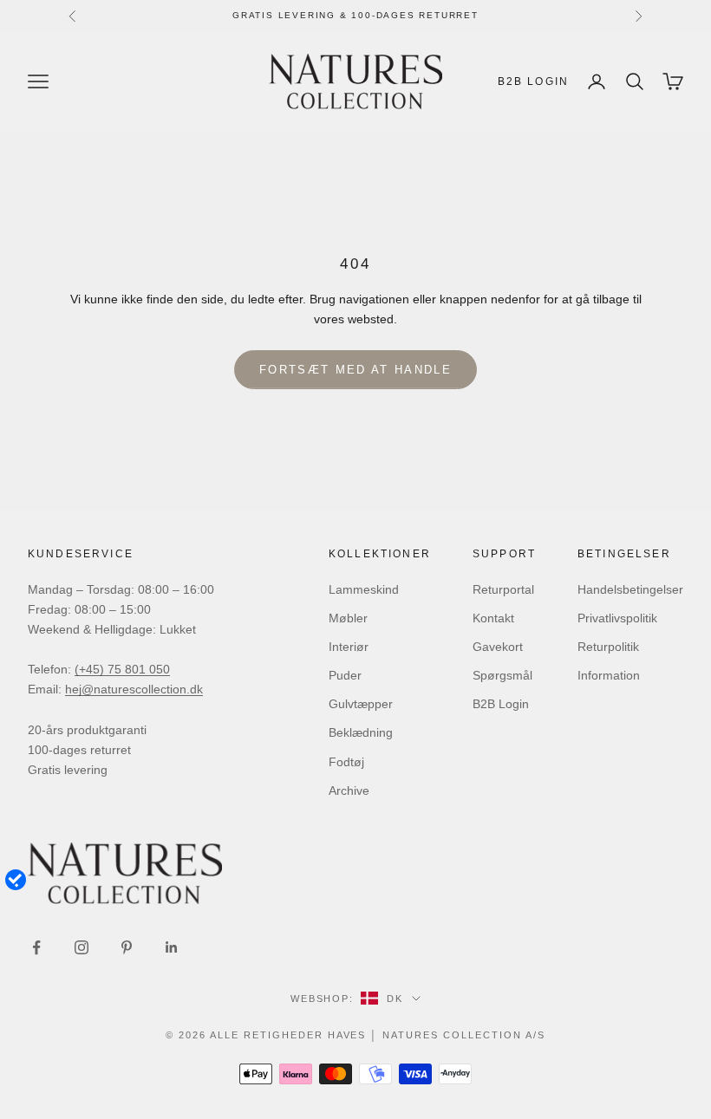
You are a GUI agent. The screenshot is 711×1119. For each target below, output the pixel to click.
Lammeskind (364, 589)
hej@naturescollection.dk (134, 689)
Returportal (503, 589)
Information (608, 675)
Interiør (349, 647)
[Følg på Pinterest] (126, 947)
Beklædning (361, 732)
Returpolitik (608, 647)
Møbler (348, 618)
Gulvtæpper (361, 704)
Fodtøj (346, 762)
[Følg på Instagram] (81, 947)
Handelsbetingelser (630, 589)
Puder (345, 675)
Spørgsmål (502, 675)
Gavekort (498, 647)
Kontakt (493, 618)
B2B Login (533, 81)
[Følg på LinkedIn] (171, 947)
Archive (349, 790)
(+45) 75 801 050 (122, 669)
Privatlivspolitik (617, 618)
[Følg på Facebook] (36, 947)
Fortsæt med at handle (355, 369)
